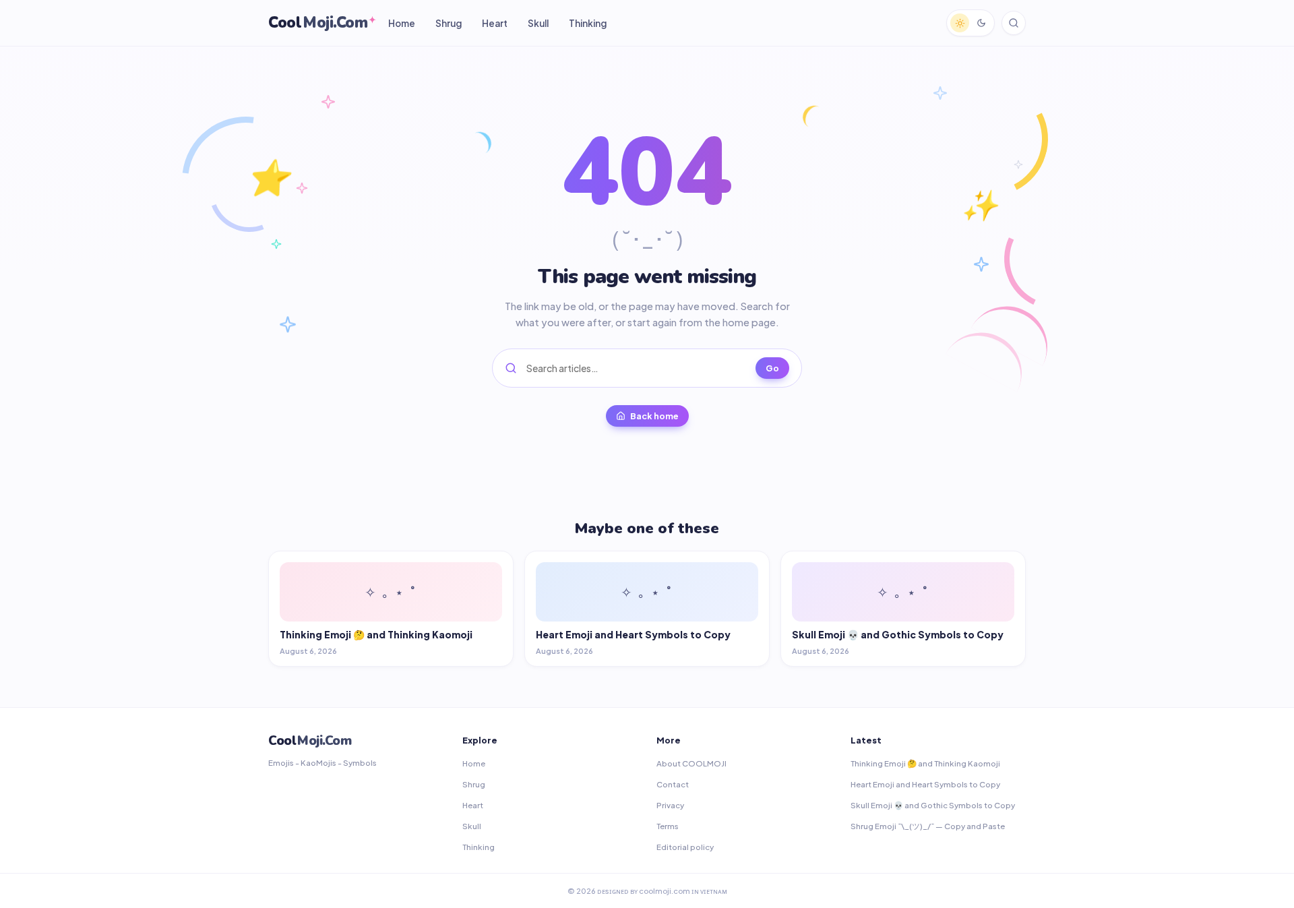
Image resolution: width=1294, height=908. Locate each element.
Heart (494, 23)
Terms (667, 826)
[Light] (959, 22)
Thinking (588, 23)
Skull (538, 23)
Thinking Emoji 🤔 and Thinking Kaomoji (925, 763)
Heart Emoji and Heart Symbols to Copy (925, 784)
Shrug (448, 23)
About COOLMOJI (691, 763)
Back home (654, 416)
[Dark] (981, 22)
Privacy (670, 805)
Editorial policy (685, 847)
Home (401, 23)
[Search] (1014, 23)
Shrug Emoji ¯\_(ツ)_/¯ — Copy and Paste (928, 826)
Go (772, 368)
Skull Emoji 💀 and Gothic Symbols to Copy (933, 805)
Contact (672, 784)
